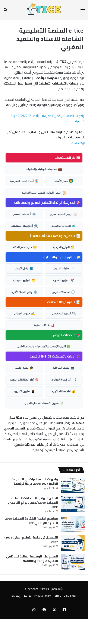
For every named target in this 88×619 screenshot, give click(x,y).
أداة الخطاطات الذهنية (24, 379)
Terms (57, 595)
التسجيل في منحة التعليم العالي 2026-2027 (31, 540)
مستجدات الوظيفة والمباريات (44, 169)
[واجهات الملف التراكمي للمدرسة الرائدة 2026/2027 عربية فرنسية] (73, 485)
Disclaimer (70, 595)
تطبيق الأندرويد (24, 391)
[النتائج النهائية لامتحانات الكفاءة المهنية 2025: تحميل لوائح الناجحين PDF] (73, 504)
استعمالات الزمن (63, 292)
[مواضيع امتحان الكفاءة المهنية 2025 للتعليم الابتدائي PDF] (73, 524)
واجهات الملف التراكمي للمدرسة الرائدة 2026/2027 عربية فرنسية (47, 118)
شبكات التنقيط (44, 325)
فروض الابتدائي (24, 313)
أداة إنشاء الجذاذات (63, 379)
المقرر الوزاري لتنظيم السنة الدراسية (44, 193)
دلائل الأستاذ (24, 268)
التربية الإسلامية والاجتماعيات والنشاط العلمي (44, 346)
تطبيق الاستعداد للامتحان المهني (44, 403)
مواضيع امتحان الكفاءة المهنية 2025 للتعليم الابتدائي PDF (31, 521)
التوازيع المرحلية (64, 247)
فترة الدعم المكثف (24, 247)
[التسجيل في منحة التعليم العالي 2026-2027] (73, 543)
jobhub (55, 588)
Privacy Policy (42, 595)
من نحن (27, 595)
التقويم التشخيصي (63, 313)
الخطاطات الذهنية (63, 226)
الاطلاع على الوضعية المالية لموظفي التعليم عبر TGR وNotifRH (32, 559)
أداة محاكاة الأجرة (64, 391)
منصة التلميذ (24, 368)
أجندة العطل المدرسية (24, 181)
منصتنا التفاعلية (64, 368)
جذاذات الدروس (64, 268)
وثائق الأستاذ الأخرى (24, 292)
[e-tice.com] (44, 9)
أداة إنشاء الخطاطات (24, 226)
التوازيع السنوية (63, 280)
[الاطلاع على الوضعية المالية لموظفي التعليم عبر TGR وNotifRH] (73, 562)
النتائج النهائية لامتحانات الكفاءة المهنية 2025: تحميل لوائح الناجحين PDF (33, 502)
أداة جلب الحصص (24, 214)
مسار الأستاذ (63, 181)
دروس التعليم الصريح (64, 214)
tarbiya (45, 588)
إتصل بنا (16, 595)
